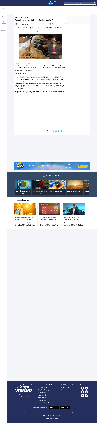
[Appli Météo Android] (65, 407)
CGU (30, 413)
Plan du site (38, 413)
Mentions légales (23, 413)
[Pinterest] (82, 395)
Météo (15, 14)
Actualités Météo (21, 14)
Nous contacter (42, 400)
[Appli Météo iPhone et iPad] (54, 407)
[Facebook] (82, 388)
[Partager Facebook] (53, 131)
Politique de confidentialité (66, 413)
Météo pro (64, 390)
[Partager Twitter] (56, 131)
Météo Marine (65, 387)
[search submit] (94, 3)
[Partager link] (64, 131)
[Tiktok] (86, 395)
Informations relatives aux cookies (51, 413)
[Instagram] (86, 391)
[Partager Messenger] (59, 131)
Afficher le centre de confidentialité (52, 415)
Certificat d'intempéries (45, 390)
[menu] (3, 3)
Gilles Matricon (24, 23)
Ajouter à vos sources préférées (58, 23)
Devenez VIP (83, 166)
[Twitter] (86, 388)
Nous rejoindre (42, 398)
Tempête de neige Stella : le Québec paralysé (32, 14)
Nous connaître (42, 395)
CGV (33, 413)
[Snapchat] (82, 391)
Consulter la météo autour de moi (40, 32)
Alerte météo (42, 392)
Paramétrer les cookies (79, 413)
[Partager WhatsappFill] (61, 131)
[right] (88, 184)
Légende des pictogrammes (46, 403)
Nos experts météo (44, 387)
